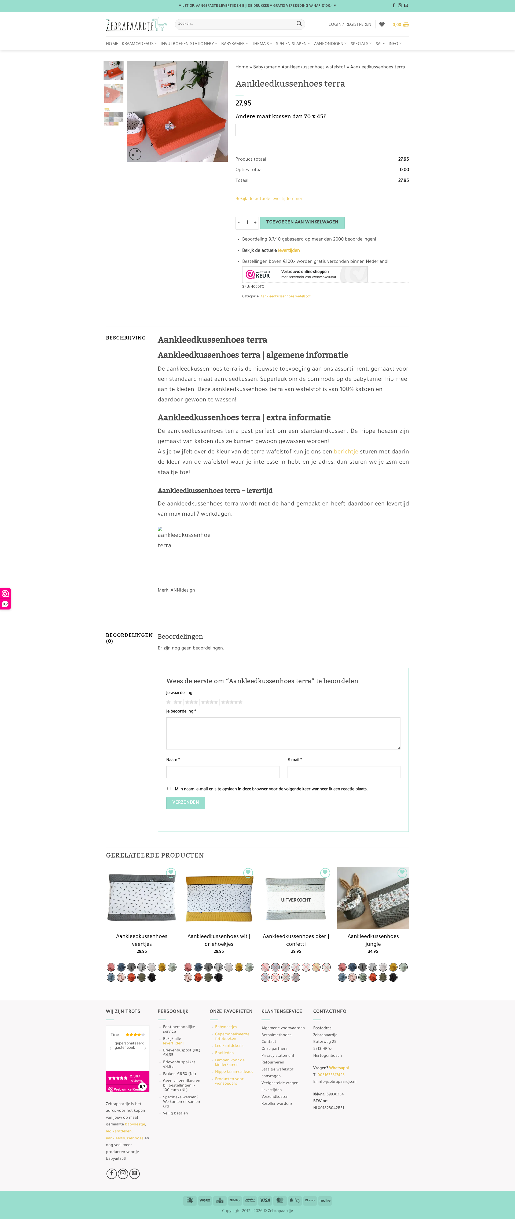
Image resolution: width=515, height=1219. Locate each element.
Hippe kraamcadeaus (234, 1072)
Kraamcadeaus (137, 43)
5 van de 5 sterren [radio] (230, 702)
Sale (380, 43)
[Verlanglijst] (382, 24)
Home (112, 43)
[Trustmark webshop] (305, 274)
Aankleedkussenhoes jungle (373, 941)
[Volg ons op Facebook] (394, 5)
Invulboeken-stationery (187, 43)
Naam (173, 760)
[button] (350, 24)
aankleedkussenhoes (125, 1139)
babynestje (135, 1125)
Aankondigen (328, 43)
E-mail (295, 760)
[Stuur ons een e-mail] (406, 5)
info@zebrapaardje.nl (337, 1082)
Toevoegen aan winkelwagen (302, 222)
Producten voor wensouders (229, 1081)
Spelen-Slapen (291, 43)
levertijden (289, 251)
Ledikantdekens (229, 1046)
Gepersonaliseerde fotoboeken (232, 1037)
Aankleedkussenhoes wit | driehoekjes (218, 941)
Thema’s (260, 43)
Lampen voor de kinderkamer (230, 1063)
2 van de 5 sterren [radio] (177, 702)
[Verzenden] (299, 24)
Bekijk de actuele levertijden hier (269, 199)
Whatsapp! (339, 1068)
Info (393, 43)
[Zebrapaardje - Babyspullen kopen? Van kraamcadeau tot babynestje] (136, 24)
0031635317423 (331, 1075)
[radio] (111, 967)
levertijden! (173, 1044)
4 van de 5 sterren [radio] (208, 702)
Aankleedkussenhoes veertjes (141, 941)
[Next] (219, 111)
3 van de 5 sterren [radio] (190, 702)
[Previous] (136, 111)
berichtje (346, 452)
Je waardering (179, 693)
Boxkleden (224, 1053)
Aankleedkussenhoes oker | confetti (296, 941)
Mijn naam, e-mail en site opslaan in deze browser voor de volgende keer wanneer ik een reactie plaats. (271, 789)
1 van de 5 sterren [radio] (168, 702)
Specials (359, 43)
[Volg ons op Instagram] (400, 5)
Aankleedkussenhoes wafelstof (313, 67)
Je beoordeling (181, 712)
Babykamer (233, 43)
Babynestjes (226, 1027)
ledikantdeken (119, 1132)
